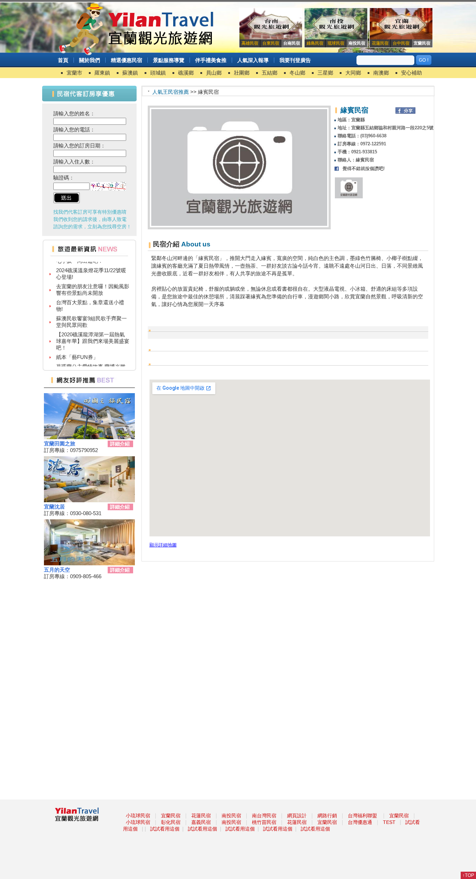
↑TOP (468, 875)
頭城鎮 (158, 73)
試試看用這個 (164, 829)
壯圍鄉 (241, 73)
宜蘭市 (74, 73)
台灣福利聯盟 (362, 815)
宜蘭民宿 (171, 815)
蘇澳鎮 (130, 73)
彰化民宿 (171, 822)
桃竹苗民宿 (264, 822)
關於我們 (89, 60)
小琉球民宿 (138, 815)
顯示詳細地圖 (163, 545)
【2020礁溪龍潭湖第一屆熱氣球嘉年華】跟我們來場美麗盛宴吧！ (92, 335)
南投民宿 (231, 815)
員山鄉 (214, 73)
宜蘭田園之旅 (59, 443)
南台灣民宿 (264, 815)
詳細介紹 (120, 443)
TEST (389, 822)
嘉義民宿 (201, 822)
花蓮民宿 (201, 815)
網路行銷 (327, 815)
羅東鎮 (102, 73)
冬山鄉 (297, 73)
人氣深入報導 (253, 60)
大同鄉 (353, 73)
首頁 (63, 60)
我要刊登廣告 (295, 60)
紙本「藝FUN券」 (77, 351)
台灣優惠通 (360, 822)
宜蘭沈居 (54, 507)
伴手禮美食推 (211, 60)
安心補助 (411, 73)
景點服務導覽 (168, 60)
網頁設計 (297, 815)
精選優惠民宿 (126, 60)
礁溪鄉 (186, 73)
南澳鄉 (381, 73)
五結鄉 (269, 73)
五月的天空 (57, 570)
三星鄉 (325, 73)
